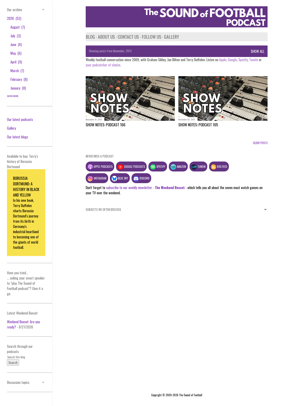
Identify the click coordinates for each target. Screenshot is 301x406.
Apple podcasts (103, 166)
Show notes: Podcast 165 (198, 124)
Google (232, 59)
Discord (144, 178)
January (17, 88)
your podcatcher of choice (103, 64)
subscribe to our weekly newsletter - (145, 187)
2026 (13, 18)
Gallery (171, 36)
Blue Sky (122, 178)
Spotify (243, 59)
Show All (257, 51)
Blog (90, 36)
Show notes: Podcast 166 (105, 124)
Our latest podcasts (20, 119)
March (16, 70)
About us (106, 36)
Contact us (128, 36)
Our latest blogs (17, 136)
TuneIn (253, 59)
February (18, 79)
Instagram (99, 178)
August (17, 27)
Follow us (151, 36)
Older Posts (260, 143)
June (15, 44)
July (15, 35)
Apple (222, 59)
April (15, 61)
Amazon (181, 166)
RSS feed (221, 166)
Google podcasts (134, 166)
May (15, 53)
